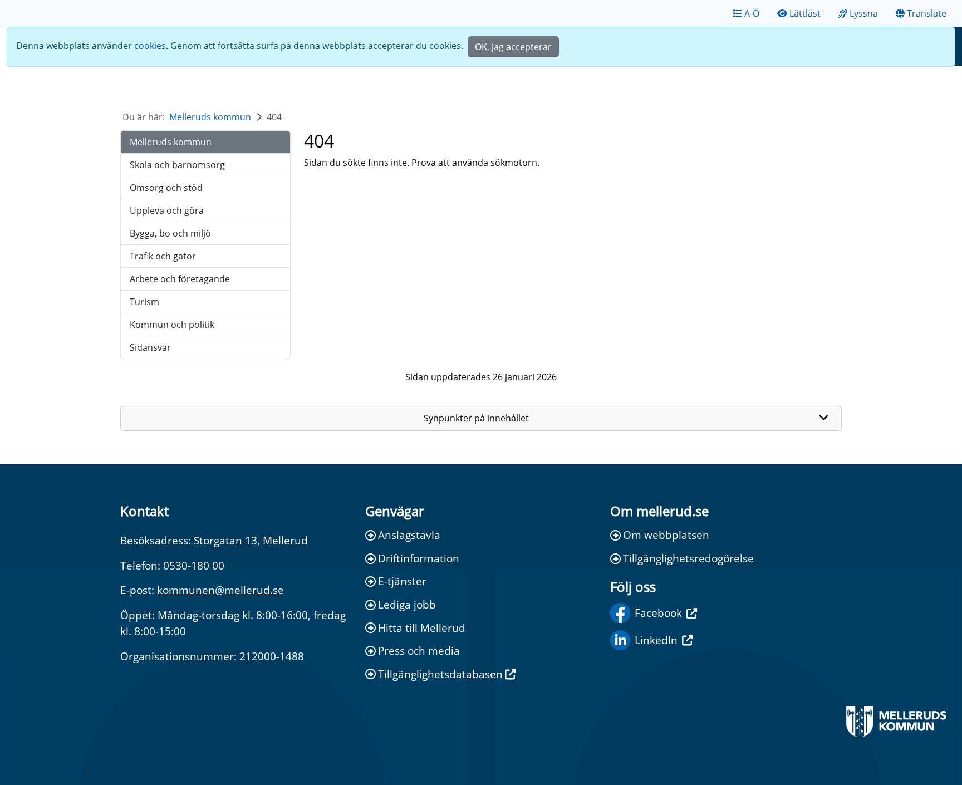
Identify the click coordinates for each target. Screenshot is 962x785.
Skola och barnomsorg (177, 165)
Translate (926, 13)
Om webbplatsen (666, 534)
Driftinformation (418, 558)
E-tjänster (402, 580)
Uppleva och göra (167, 210)
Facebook (658, 612)
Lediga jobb (407, 604)
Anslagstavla (409, 534)
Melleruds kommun (210, 117)
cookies (150, 46)
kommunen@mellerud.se (220, 589)
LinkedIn (656, 639)
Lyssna (864, 13)
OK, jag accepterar (513, 47)
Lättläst (805, 13)
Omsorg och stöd (166, 187)
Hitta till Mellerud (421, 627)
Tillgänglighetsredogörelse (688, 558)
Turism (144, 302)
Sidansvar (150, 347)
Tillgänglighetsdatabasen (440, 673)
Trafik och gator (163, 256)
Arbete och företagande (180, 279)
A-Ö (751, 13)
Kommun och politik (172, 324)
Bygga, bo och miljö (170, 233)
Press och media (419, 650)
